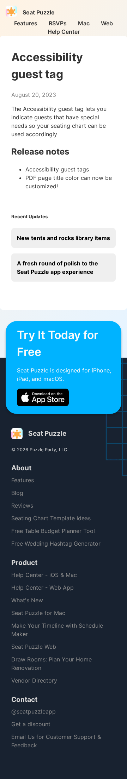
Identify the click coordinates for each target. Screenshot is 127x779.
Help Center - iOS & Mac (44, 574)
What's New (27, 600)
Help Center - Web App (42, 587)
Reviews (22, 505)
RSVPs (58, 23)
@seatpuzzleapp (33, 711)
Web (107, 23)
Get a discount (30, 724)
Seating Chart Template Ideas (51, 518)
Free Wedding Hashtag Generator (56, 543)
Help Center (64, 31)
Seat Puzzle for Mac (38, 612)
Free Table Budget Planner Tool (53, 530)
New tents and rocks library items (63, 237)
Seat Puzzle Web (33, 646)
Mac (84, 23)
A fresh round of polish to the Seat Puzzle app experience (57, 267)
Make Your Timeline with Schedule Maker (57, 629)
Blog (17, 492)
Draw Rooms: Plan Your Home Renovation (51, 663)
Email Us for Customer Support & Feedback (56, 741)
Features (25, 23)
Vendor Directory (34, 680)
